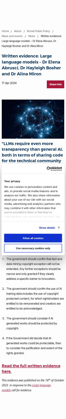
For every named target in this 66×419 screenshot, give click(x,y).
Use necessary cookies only (33, 248)
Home (5, 31)
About (17, 31)
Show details (47, 227)
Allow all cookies (33, 238)
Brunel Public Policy (38, 31)
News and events (12, 36)
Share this (55, 84)
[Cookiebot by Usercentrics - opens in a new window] (47, 168)
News (31, 36)
